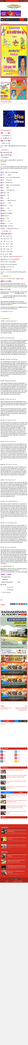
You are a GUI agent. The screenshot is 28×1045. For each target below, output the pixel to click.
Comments (21, 792)
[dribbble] (23, 1)
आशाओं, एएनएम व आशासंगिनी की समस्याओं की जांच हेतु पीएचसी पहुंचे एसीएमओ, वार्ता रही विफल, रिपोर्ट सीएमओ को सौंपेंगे (17, 776)
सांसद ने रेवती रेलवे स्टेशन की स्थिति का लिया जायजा (15, 770)
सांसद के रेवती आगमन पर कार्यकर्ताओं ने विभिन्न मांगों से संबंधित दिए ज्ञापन (16, 812)
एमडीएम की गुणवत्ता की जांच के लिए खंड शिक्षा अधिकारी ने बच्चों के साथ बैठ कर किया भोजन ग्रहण (17, 801)
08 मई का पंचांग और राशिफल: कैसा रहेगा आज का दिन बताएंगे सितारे (13, 698)
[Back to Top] (19, 879)
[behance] (26, 1)
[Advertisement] (14, 715)
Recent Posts (7, 792)
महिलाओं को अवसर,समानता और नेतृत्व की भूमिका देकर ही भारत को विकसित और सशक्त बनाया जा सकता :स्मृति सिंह (16, 806)
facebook (25, 721)
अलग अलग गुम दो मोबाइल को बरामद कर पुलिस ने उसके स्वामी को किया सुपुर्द (17, 795)
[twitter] (21, 1)
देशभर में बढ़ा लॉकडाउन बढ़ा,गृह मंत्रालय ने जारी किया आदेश (16, 845)
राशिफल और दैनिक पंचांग (5, 670)
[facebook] (19, 1)
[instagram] (25, 1)
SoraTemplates (10, 881)
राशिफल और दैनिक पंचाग (5, 682)
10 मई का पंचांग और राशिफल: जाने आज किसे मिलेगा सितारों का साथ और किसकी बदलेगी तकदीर (13, 685)
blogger (16, 721)
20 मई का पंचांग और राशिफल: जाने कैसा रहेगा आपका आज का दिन (12, 672)
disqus (20, 721)
